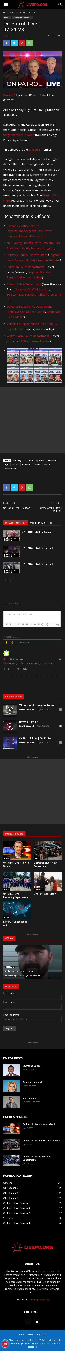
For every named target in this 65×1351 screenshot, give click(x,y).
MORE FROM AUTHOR (41, 523)
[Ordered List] (22, 624)
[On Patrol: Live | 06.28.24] (11, 552)
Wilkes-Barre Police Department (28, 336)
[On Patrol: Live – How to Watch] (17, 850)
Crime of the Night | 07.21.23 (51, 509)
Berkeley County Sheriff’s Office (27, 255)
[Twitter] (14, 43)
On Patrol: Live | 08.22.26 (35, 738)
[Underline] (14, 624)
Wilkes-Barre (10, 468)
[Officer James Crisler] (32, 962)
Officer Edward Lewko (35, 341)
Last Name (9, 1002)
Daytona (29, 460)
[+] (46, 624)
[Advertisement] (32, 420)
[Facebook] (6, 43)
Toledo (37, 464)
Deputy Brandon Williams (43, 260)
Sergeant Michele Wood (18, 135)
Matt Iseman (29, 1098)
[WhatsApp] (29, 43)
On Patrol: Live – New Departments (41, 1140)
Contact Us (41, 1334)
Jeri (6, 659)
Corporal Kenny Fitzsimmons (26, 236)
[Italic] (10, 624)
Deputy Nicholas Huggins (37, 248)
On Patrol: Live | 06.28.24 (37, 548)
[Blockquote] (30, 624)
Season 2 (9, 95)
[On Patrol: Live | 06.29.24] (11, 536)
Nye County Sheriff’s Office (24, 243)
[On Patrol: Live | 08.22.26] (10, 743)
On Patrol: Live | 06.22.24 (37, 564)
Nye (6, 464)
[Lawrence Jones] (11, 1070)
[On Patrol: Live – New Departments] (48, 850)
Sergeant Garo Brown (38, 231)
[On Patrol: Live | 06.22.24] (11, 568)
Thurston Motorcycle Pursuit (37, 705)
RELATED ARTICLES (15, 523)
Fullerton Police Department (25, 267)
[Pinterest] (22, 43)
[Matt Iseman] (11, 1102)
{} (42, 624)
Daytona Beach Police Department (29, 306)
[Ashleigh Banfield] (11, 1086)
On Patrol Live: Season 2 (23, 12)
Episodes (40, 460)
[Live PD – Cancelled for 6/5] (17, 909)
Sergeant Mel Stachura (22, 294)
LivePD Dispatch (27, 709)
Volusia (47, 464)
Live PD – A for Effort (45, 894)
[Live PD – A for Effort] (48, 881)
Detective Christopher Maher (26, 312)
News (6, 858)
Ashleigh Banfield (32, 1082)
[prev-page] (5, 580)
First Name (9, 993)
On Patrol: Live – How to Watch (39, 1124)
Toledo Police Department (24, 284)
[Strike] (18, 624)
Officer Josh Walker (29, 277)
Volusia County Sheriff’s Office (26, 324)
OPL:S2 (15, 464)
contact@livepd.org (39, 1299)
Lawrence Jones (32, 1066)
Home (6, 12)
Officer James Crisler (19, 971)
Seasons (7, 18)
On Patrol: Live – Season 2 (17, 507)
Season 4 (39, 889)
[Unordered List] (26, 624)
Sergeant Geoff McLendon (32, 289)
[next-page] (11, 580)
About (21, 1334)
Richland (26, 464)
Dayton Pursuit (28, 722)
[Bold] (6, 624)
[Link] (38, 624)
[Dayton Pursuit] (10, 726)
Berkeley (18, 460)
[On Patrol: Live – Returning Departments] (17, 881)
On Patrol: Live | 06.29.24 (37, 531)
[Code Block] (34, 624)
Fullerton (52, 460)
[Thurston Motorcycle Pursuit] (10, 710)
